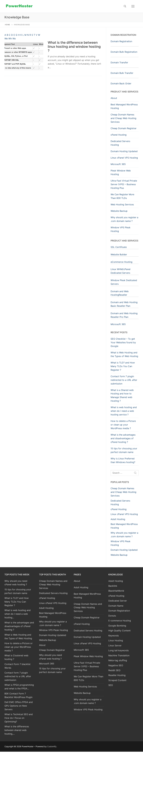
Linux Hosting (115, 640)
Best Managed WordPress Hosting (124, 106)
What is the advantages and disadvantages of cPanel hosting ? (123, 438)
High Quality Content (119, 630)
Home (7, 25)
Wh (10, 38)
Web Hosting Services (122, 204)
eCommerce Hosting (121, 261)
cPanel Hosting (119, 134)
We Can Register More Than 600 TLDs (122, 196)
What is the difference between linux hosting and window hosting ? (74, 46)
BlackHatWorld (116, 590)
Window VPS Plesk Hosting (120, 229)
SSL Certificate (119, 247)
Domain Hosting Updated (124, 151)
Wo (14, 38)
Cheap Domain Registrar (123, 128)
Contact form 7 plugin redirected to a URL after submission (124, 380)
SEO (110, 685)
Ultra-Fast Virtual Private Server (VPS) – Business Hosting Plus (124, 184)
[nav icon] (132, 6)
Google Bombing (117, 625)
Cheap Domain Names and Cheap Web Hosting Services (123, 118)
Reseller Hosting (117, 675)
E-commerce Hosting (119, 620)
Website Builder (119, 254)
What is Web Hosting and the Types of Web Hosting (124, 354)
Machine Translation (118, 655)
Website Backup (119, 211)
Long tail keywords (118, 650)
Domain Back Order (121, 83)
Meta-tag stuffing (117, 660)
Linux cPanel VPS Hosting (124, 157)
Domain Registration (121, 41)
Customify (51, 746)
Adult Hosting (81, 587)
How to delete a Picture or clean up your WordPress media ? (123, 425)
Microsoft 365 (118, 164)
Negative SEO (115, 665)
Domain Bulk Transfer (122, 73)
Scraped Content (117, 680)
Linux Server (114, 645)
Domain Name (115, 605)
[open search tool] (125, 6)
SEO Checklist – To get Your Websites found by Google (123, 342)
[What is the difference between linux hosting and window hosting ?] (23, 55)
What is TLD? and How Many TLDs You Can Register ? (123, 366)
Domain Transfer (119, 62)
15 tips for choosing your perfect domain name (124, 450)
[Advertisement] (71, 771)
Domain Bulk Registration (124, 51)
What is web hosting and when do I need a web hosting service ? (124, 411)
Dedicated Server (117, 600)
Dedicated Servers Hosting (120, 143)
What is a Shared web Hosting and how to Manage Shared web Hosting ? (122, 395)
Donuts (112, 615)
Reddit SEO (114, 670)
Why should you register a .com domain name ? (124, 219)
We (6, 38)
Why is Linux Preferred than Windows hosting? (123, 460)
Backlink (112, 585)
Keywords (113, 635)
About (114, 98)
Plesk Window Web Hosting (121, 172)
